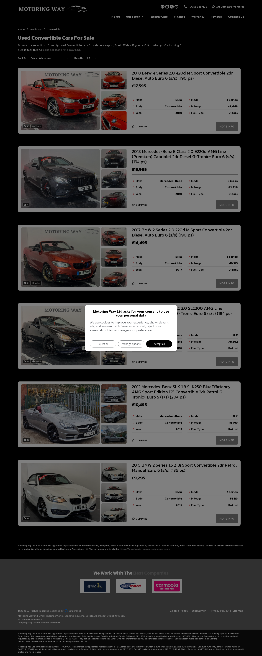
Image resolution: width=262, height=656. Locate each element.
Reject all (103, 344)
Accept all (159, 344)
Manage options (131, 344)
